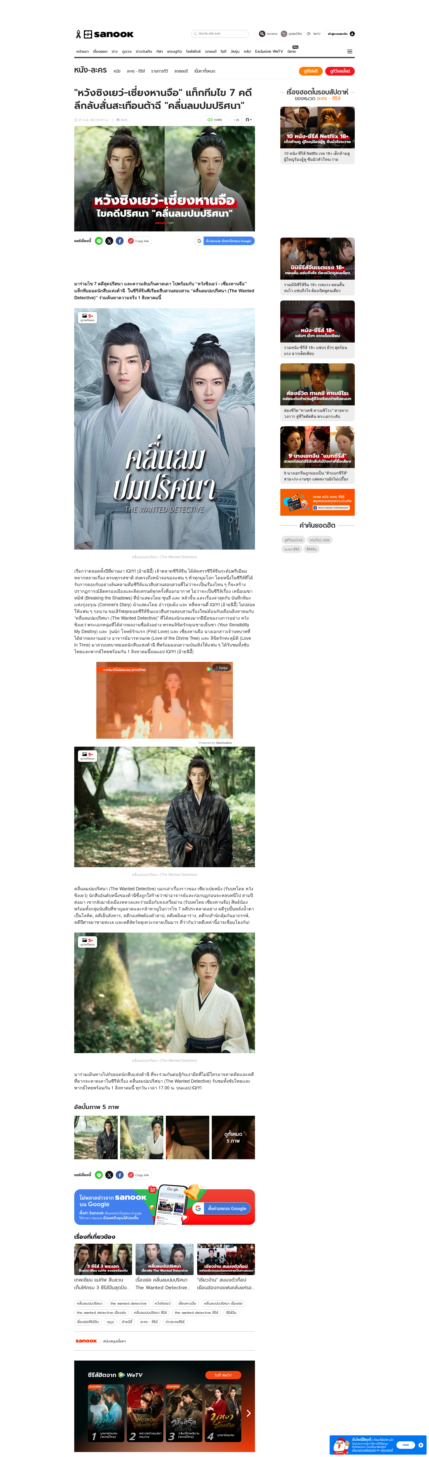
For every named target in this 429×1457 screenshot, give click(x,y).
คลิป (247, 51)
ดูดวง (127, 51)
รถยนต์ (210, 51)
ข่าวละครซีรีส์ (175, 1321)
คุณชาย (196, 624)
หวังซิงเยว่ (163, 1303)
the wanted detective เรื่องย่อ (101, 1312)
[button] (195, 34)
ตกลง (406, 1444)
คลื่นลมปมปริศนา (90, 1303)
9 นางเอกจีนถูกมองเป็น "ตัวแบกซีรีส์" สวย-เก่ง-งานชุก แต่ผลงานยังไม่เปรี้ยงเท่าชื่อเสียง (316, 479)
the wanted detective (128, 1303)
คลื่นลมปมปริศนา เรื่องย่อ (223, 1303)
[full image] (96, 1137)
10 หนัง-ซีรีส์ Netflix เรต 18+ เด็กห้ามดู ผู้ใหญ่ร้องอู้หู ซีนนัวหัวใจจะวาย (317, 156)
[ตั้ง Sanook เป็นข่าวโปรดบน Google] (164, 1204)
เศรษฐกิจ (174, 51)
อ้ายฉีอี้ (127, 1321)
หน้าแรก (82, 51)
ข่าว (115, 51)
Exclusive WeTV (269, 51)
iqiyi (110, 1321)
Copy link (142, 241)
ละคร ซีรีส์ (292, 549)
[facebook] (120, 241)
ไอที (223, 51)
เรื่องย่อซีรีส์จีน (88, 1321)
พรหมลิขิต (173, 624)
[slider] (144, 732)
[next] (249, 1413)
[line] (99, 241)
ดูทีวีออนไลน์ (294, 540)
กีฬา (159, 51)
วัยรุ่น (235, 51)
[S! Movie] (86, 1341)
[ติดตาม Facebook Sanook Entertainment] (317, 501)
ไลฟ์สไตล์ (193, 51)
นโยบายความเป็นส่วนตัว (364, 1450)
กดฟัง (218, 120)
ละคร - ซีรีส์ (149, 1321)
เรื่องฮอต (100, 51)
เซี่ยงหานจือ (187, 1303)
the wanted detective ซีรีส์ (196, 1312)
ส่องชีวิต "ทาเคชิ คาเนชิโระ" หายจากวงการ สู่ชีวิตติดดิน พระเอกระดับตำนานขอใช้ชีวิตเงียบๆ (316, 416)
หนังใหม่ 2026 (320, 540)
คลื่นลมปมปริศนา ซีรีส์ (150, 1312)
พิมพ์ (124, 119)
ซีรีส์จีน (140, 290)
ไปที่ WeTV (223, 1375)
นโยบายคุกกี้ (387, 1450)
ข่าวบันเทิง (144, 51)
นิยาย (291, 51)
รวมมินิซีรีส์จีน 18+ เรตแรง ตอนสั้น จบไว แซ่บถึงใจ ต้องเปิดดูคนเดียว (314, 287)
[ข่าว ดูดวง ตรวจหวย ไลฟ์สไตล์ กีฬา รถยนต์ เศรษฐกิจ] (104, 34)
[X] (109, 241)
